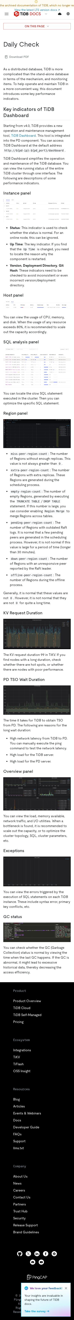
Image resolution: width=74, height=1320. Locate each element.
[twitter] (28, 1253)
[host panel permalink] (26, 295)
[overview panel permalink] (36, 771)
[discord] (32, 1262)
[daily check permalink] (42, 44)
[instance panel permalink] (34, 193)
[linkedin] (37, 1253)
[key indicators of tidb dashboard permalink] (32, 115)
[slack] (54, 1253)
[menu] (6, 14)
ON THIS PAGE (35, 26)
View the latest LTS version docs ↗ (37, 9)
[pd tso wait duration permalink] (47, 679)
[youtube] (41, 1262)
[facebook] (45, 1253)
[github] (19, 1253)
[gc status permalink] (25, 917)
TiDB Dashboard (23, 136)
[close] (66, 1288)
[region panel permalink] (45, 613)
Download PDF (19, 56)
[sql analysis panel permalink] (30, 413)
